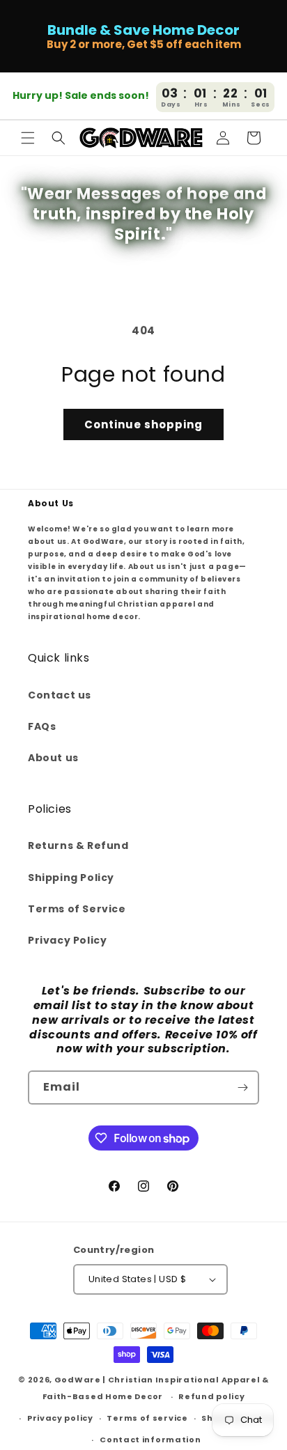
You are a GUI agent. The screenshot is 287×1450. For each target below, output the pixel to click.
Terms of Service (77, 909)
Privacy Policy (67, 940)
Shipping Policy (71, 877)
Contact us (59, 695)
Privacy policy (60, 1418)
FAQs (42, 726)
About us (53, 758)
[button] (28, 138)
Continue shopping (143, 424)
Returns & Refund (78, 845)
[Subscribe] (242, 1087)
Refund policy (211, 1396)
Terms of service (147, 1418)
